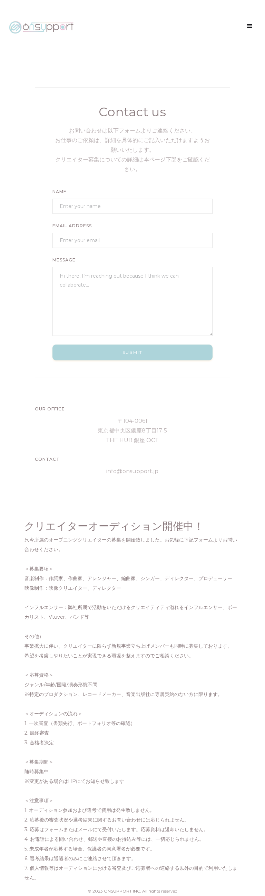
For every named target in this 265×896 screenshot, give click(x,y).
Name (59, 191)
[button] (250, 26)
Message (64, 259)
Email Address (72, 225)
